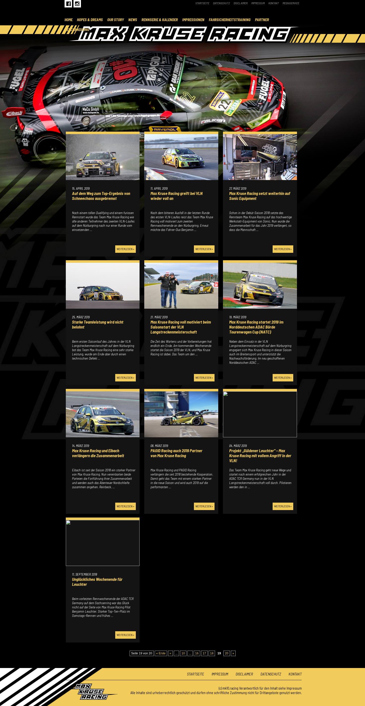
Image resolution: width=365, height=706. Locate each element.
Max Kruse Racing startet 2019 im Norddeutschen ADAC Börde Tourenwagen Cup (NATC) (256, 326)
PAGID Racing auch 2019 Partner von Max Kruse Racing (176, 453)
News (132, 19)
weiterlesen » (125, 249)
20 (226, 653)
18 (212, 653)
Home (69, 19)
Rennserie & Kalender (160, 19)
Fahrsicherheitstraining (230, 19)
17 (204, 653)
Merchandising (77, 29)
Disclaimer (241, 3)
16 (197, 653)
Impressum (258, 3)
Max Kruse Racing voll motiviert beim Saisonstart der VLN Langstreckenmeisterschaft (180, 326)
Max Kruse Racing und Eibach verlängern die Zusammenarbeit (98, 453)
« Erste (161, 653)
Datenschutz (221, 3)
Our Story (115, 19)
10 (183, 653)
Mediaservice (291, 3)
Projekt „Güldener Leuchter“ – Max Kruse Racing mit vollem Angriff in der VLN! (260, 455)
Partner (262, 19)
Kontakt (273, 3)
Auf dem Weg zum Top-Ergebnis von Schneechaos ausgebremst (101, 196)
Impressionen (193, 19)
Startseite (202, 3)
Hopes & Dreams (90, 19)
